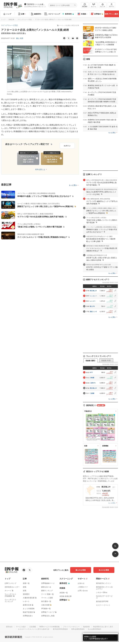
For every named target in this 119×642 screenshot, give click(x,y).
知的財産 (86, 626)
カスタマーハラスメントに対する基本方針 (34, 629)
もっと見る (73, 185)
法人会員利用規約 (94, 629)
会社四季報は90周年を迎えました (35, 6)
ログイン (111, 6)
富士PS (92, 306)
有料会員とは (40, 169)
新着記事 (11, 19)
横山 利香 (19, 38)
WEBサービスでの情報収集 (49, 626)
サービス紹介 (21, 626)
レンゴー (93, 301)
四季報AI (97, 14)
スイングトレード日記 (25, 19)
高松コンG (93, 311)
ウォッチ (102, 6)
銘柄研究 (37, 14)
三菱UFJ (93, 383)
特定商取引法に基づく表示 (103, 626)
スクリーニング (54, 14)
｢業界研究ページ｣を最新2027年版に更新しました (36, 4)
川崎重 (92, 378)
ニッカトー (93, 296)
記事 (23, 14)
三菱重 (92, 393)
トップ (8, 14)
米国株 (83, 14)
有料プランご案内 (111, 14)
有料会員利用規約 (77, 629)
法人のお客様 (104, 570)
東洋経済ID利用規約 (60, 629)
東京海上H (93, 291)
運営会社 (9, 626)
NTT (91, 372)
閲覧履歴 (84, 6)
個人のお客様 (81, 570)
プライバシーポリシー (71, 626)
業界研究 (68, 14)
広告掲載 (32, 626)
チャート (93, 6)
